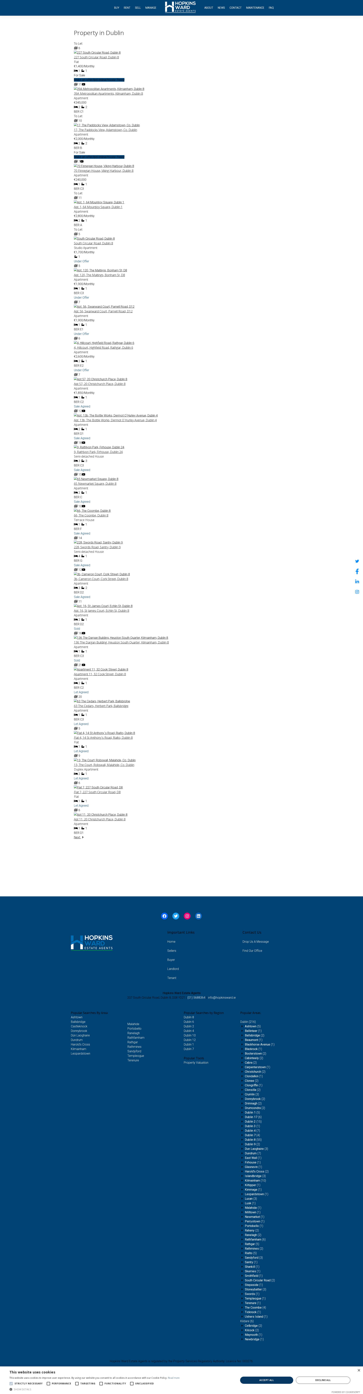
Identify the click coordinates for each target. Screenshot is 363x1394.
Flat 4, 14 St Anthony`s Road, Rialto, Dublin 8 (103, 738)
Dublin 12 (190, 1040)
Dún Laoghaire (80, 1035)
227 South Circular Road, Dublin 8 (96, 57)
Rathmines (134, 1047)
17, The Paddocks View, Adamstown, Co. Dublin (105, 130)
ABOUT (208, 7)
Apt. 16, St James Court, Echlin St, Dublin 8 (101, 611)
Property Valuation (196, 1062)
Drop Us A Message (256, 941)
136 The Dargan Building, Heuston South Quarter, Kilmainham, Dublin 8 (121, 642)
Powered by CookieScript (346, 1392)
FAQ (271, 7)
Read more (174, 1377)
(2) (254, 1035)
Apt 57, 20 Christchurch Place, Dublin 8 (100, 384)
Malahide (133, 1024)
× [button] (358, 1370)
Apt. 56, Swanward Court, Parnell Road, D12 (103, 311)
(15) (253, 1121)
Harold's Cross (80, 1044)
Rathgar (132, 1042)
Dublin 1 (189, 1044)
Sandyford (134, 1051)
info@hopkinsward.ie (222, 997)
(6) (253, 1117)
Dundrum (77, 1040)
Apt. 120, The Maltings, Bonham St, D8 (99, 275)
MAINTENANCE (255, 7)
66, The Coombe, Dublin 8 (91, 515)
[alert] (181, 1380)
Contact (236, 7)
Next (77, 837)
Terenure (133, 1060)
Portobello (134, 1028)
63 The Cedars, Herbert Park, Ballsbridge (101, 706)
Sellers (171, 951)
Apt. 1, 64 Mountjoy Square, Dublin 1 (98, 207)
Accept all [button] (266, 1380)
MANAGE (150, 7)
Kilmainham (78, 1049)
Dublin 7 (189, 1049)
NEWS (221, 7)
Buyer (171, 960)
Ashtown (76, 1017)
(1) (253, 1031)
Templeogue (135, 1056)
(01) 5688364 (196, 997)
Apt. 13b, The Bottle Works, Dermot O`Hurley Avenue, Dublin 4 (115, 420)
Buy (116, 7)
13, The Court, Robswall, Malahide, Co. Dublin (104, 765)
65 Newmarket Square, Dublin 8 (95, 484)
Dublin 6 (189, 1022)
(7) (252, 1130)
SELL (138, 7)
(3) (252, 1094)
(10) (255, 1180)
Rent (127, 7)
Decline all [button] (323, 1380)
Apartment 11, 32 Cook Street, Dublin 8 (100, 674)
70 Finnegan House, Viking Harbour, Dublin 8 (103, 171)
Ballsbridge (78, 1022)
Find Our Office (252, 951)
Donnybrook (79, 1031)
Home (171, 941)
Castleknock (79, 1026)
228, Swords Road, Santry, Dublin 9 (97, 547)
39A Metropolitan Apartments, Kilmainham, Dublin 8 (108, 93)
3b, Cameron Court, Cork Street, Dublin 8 (101, 579)
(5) (253, 1026)
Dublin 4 (189, 1031)
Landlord (173, 969)
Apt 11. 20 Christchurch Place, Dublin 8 (100, 819)
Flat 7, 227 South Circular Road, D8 (97, 792)
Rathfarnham (135, 1037)
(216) (248, 1022)
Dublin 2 (189, 1026)
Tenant (171, 978)
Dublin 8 (189, 1017)
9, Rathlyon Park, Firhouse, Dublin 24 (98, 452)
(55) (253, 1140)
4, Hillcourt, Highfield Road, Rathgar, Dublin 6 (103, 347)
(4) (252, 1135)
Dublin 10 (190, 1035)
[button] (94, 1389)
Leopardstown (80, 1053)
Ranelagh (133, 1033)
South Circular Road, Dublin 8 (93, 243)
